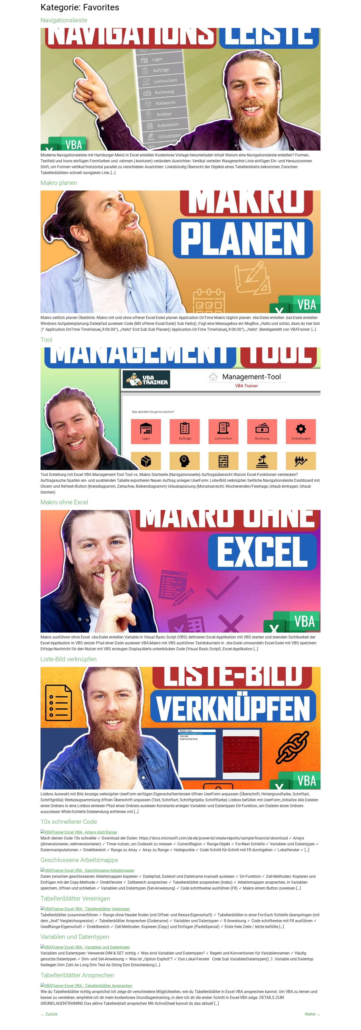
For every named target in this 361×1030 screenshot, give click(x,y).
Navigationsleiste (64, 20)
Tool (46, 339)
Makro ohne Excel (64, 502)
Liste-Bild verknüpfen (69, 659)
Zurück (49, 1014)
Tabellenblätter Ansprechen (77, 975)
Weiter (312, 1014)
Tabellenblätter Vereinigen (75, 898)
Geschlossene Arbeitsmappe (79, 860)
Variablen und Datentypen (75, 936)
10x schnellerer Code (69, 821)
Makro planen (59, 182)
